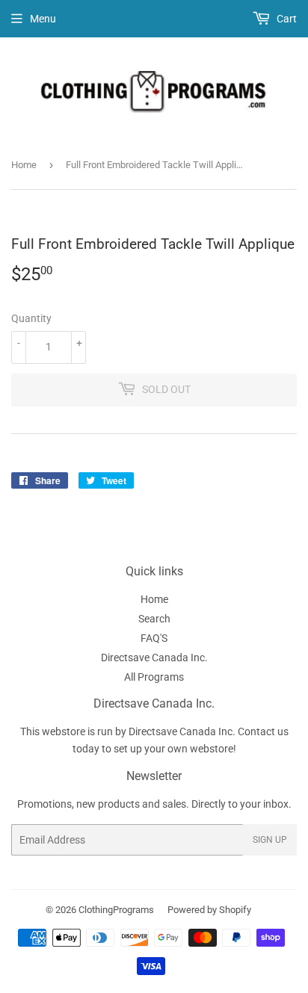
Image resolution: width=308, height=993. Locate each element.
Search (154, 619)
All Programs (154, 677)
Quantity (31, 318)
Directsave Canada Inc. (154, 657)
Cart (285, 19)
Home (24, 164)
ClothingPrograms (116, 909)
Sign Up (270, 840)
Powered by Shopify (209, 909)
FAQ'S (154, 638)
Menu (43, 19)
